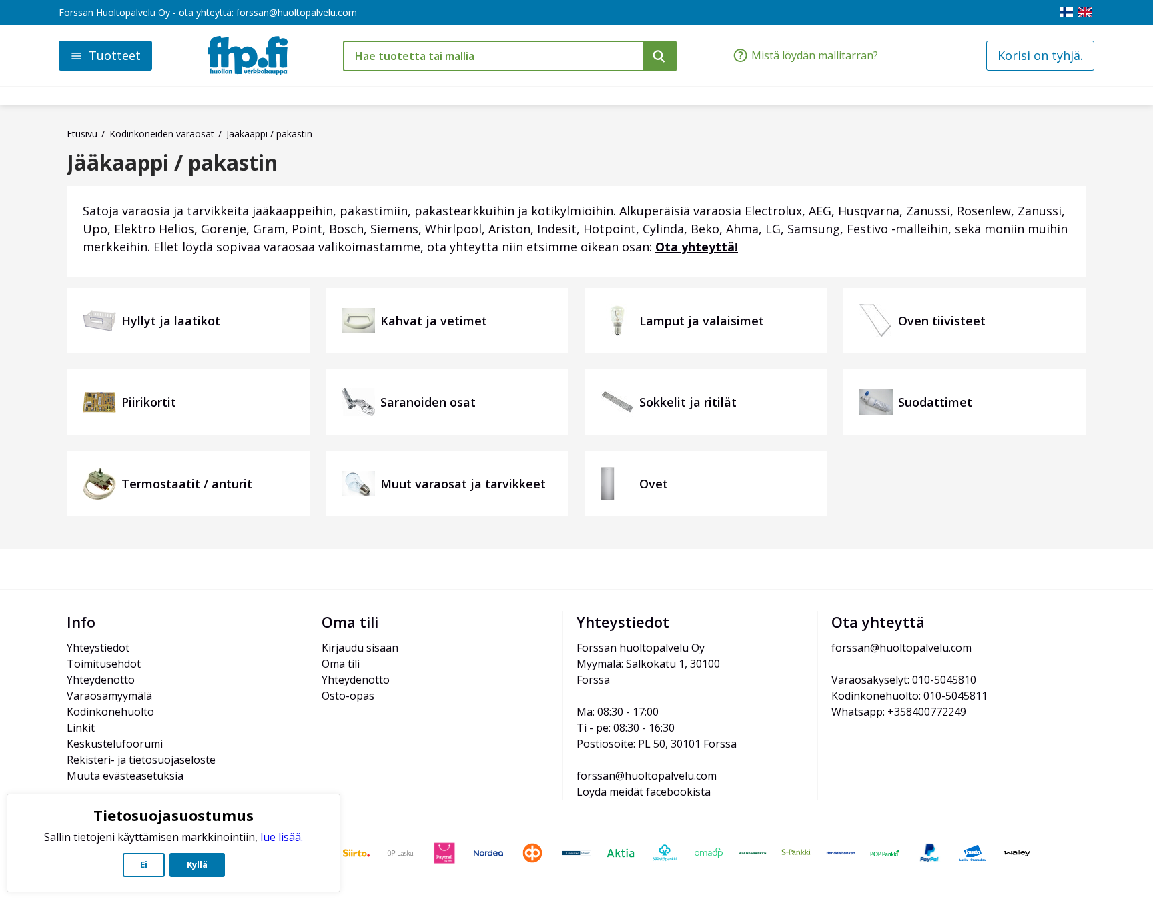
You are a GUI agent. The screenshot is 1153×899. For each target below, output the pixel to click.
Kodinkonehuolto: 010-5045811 (909, 695)
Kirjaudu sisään (360, 647)
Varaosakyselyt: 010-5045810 (903, 679)
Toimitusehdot (104, 663)
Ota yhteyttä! (696, 247)
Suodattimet (935, 402)
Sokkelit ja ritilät (688, 402)
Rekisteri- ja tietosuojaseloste (141, 759)
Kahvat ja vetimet (433, 321)
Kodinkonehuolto (110, 711)
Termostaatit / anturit (186, 484)
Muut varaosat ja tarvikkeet (463, 484)
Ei (143, 864)
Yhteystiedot (98, 647)
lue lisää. (281, 837)
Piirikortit (148, 402)
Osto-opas (348, 695)
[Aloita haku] (660, 56)
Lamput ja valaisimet (701, 321)
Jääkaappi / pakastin (172, 162)
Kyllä (197, 864)
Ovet (653, 484)
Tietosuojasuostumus (173, 815)
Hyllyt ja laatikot (170, 321)
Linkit (81, 727)
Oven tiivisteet (942, 321)
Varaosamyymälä (109, 695)
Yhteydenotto (101, 679)
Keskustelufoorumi (115, 743)
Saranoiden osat (428, 402)
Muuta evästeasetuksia (125, 775)
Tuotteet (115, 55)
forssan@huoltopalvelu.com (296, 12)
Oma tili (341, 663)
